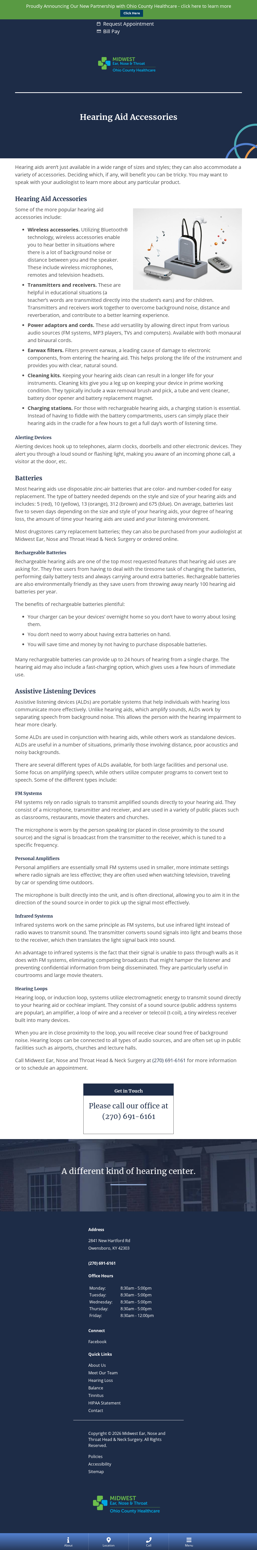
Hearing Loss (100, 1380)
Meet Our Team (103, 1373)
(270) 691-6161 (128, 1116)
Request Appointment (128, 23)
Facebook (97, 1341)
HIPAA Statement (104, 1403)
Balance (95, 1388)
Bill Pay (111, 31)
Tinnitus (96, 1395)
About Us (97, 1365)
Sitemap (96, 1471)
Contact (95, 1410)
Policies (95, 1456)
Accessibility (99, 1464)
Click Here (131, 13)
